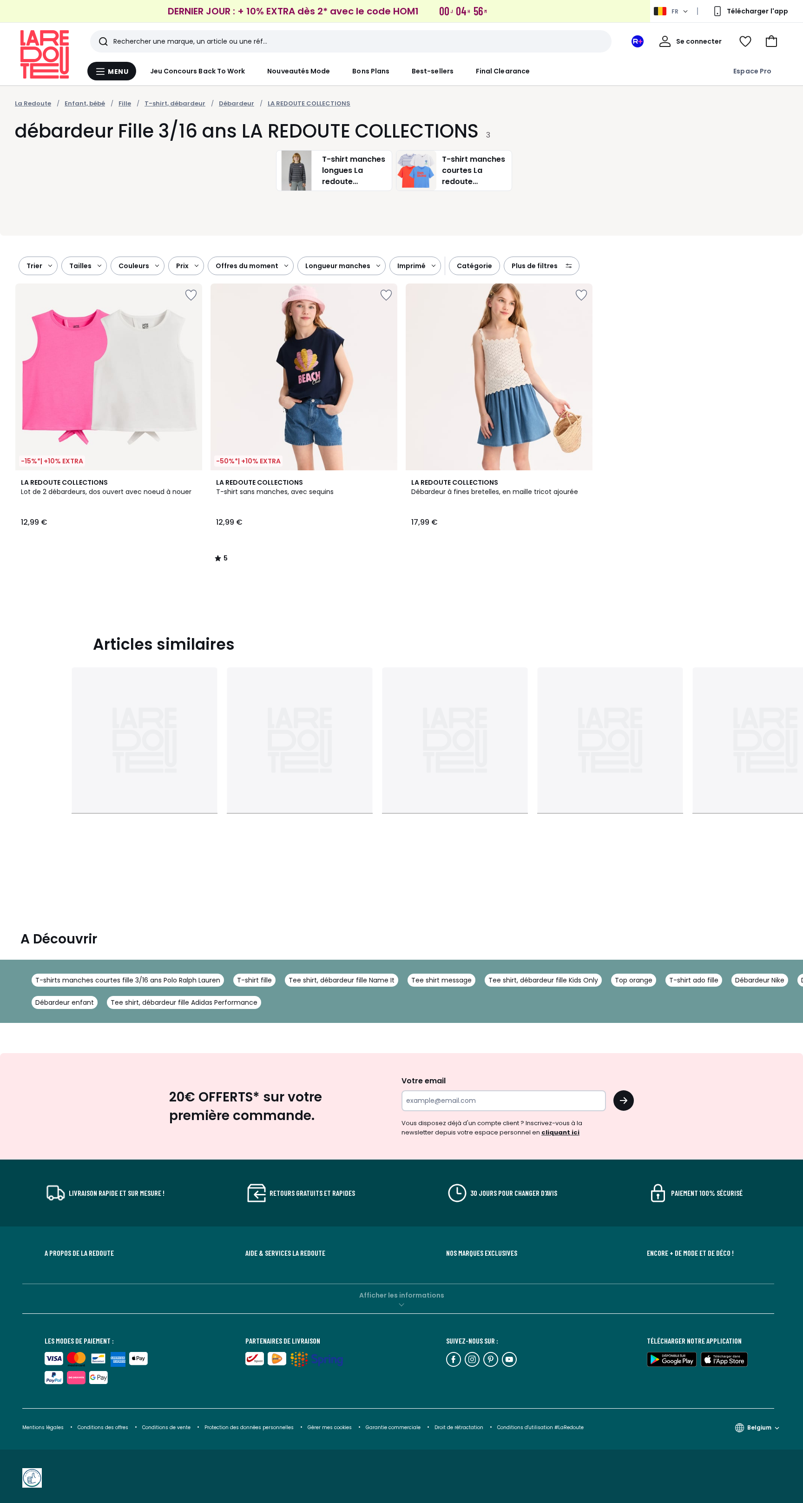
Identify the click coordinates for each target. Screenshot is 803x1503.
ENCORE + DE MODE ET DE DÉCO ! (690, 1253)
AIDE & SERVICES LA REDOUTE (285, 1253)
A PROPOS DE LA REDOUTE (79, 1253)
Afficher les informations (401, 1295)
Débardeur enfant (64, 1002)
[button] (771, 41)
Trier (34, 265)
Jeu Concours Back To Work (197, 71)
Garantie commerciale (394, 1427)
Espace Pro (752, 71)
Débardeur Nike (759, 980)
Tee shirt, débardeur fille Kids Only (543, 980)
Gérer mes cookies (330, 1427)
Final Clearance (503, 71)
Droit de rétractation (459, 1427)
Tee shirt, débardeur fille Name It (342, 980)
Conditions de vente (167, 1427)
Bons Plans (370, 71)
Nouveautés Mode (298, 71)
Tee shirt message (441, 980)
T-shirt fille (254, 980)
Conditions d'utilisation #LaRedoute (540, 1427)
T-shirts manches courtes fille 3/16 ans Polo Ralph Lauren (127, 980)
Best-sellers (433, 71)
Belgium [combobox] (759, 1427)
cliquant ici (560, 1132)
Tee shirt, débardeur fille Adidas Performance (184, 1002)
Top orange (633, 980)
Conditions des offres (103, 1427)
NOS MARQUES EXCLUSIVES (481, 1253)
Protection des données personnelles (249, 1427)
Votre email (425, 1080)
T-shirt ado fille (693, 980)
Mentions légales (43, 1427)
